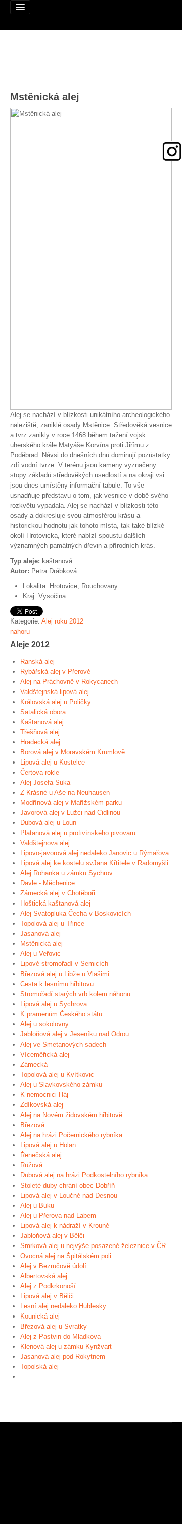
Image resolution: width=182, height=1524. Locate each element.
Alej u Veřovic (40, 953)
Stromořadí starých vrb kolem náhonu (75, 994)
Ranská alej (37, 661)
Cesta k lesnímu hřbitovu (57, 984)
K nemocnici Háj (44, 1094)
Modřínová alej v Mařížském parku (71, 802)
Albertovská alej (43, 1276)
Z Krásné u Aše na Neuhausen (65, 792)
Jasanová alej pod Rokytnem (62, 1356)
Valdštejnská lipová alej (54, 692)
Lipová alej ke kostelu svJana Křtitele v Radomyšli (94, 863)
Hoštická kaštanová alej (55, 903)
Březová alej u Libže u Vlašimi (64, 974)
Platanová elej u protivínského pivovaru (77, 833)
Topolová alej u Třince (52, 923)
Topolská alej (39, 1366)
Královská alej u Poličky (55, 702)
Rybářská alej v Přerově (55, 671)
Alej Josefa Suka (45, 782)
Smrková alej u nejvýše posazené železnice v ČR (93, 1246)
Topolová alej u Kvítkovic (57, 1074)
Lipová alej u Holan (48, 1145)
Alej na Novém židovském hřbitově (71, 1115)
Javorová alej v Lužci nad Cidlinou (70, 812)
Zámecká (34, 1064)
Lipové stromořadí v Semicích (64, 963)
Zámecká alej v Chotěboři (57, 893)
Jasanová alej (40, 933)
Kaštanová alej (42, 722)
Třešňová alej (40, 732)
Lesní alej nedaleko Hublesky (63, 1306)
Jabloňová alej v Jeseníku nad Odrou (74, 1034)
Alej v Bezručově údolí (53, 1266)
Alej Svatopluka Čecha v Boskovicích (75, 913)
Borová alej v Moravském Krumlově (72, 752)
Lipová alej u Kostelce (52, 762)
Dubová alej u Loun (48, 822)
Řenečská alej (41, 1155)
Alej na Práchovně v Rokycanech (69, 681)
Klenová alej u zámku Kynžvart (66, 1346)
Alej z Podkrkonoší (48, 1286)
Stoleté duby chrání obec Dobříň (67, 1185)
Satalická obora (43, 712)
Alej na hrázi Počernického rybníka (71, 1135)
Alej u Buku (37, 1205)
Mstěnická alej (41, 943)
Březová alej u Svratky (53, 1326)
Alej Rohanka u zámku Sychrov (66, 873)
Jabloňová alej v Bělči (52, 1235)
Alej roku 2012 (62, 621)
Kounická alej (40, 1316)
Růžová (31, 1165)
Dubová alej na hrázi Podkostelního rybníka (84, 1175)
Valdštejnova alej (45, 843)
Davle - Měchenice (47, 883)
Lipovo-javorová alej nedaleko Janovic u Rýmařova (94, 853)
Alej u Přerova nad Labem (58, 1215)
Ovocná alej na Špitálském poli (65, 1256)
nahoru (20, 631)
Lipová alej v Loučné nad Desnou (68, 1195)
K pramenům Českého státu (61, 1014)
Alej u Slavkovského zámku (61, 1084)
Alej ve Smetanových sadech (63, 1044)
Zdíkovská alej (41, 1105)
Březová (32, 1125)
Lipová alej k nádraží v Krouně (64, 1225)
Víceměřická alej (44, 1054)
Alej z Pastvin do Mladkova (60, 1336)
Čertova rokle (39, 772)
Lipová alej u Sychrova (53, 1004)
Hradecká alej (40, 742)
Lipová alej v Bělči (47, 1296)
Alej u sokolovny (44, 1024)
